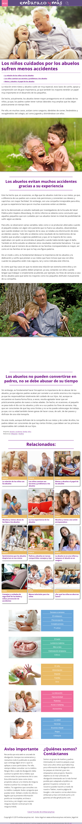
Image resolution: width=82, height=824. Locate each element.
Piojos (57, 732)
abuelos (12, 432)
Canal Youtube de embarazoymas (41, 812)
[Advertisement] (41, 354)
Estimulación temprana (57, 651)
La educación (57, 693)
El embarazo (57, 616)
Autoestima (57, 709)
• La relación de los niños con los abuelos (19, 75)
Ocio (57, 682)
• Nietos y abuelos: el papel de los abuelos (19, 81)
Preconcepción (57, 620)
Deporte (57, 674)
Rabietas (57, 701)
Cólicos (57, 655)
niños (29, 432)
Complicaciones (57, 624)
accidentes (18, 432)
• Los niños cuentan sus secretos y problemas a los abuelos (25, 78)
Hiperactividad (57, 697)
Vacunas (57, 724)
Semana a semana (57, 612)
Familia (57, 678)
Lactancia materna (57, 643)
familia (25, 432)
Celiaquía (57, 735)
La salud (57, 720)
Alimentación (57, 670)
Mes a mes (57, 647)
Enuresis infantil (57, 728)
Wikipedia (14, 434)
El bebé (57, 639)
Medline (21, 434)
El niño (57, 666)
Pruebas (57, 628)
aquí (70, 823)
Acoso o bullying (57, 705)
